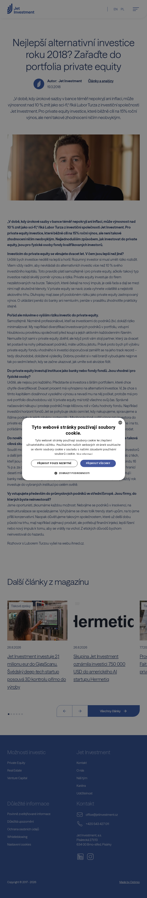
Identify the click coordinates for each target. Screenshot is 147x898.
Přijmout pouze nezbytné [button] (54, 463)
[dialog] (73, 449)
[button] (73, 473)
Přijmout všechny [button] (98, 463)
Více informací (84, 453)
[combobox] (120, 422)
